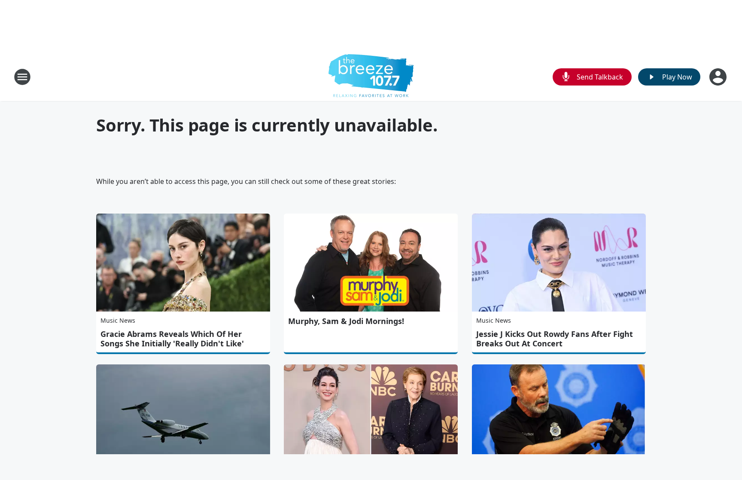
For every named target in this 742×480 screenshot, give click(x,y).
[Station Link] (371, 76)
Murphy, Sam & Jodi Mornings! (346, 321)
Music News (117, 320)
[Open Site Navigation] (22, 77)
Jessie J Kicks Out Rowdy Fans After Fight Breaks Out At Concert (554, 338)
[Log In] (718, 77)
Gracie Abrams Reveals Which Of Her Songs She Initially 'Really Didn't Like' (172, 338)
